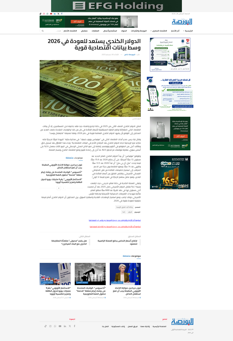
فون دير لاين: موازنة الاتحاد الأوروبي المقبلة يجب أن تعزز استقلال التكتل (62, 166)
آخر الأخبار (175, 31)
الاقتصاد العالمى (117, 282)
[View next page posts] (59, 188)
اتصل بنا (105, 326)
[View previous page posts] (64, 188)
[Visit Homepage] (182, 21)
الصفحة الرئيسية (159, 326)
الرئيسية (189, 31)
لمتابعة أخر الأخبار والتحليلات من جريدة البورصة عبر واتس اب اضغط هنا (115, 220)
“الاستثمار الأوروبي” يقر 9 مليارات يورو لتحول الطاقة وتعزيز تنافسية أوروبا (61, 180)
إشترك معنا (145, 326)
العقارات (95, 31)
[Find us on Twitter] (58, 13)
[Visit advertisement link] (116, 6)
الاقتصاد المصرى (159, 31)
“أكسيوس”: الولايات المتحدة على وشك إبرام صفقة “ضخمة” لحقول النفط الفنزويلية (61, 173)
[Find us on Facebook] (61, 13)
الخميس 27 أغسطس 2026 (61, 297)
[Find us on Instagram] (44, 13)
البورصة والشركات (139, 31)
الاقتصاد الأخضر (70, 31)
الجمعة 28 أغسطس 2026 (131, 297)
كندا (123, 212)
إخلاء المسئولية (118, 326)
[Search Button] (42, 30)
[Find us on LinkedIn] (55, 13)
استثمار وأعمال (110, 31)
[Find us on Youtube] (51, 13)
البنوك (124, 31)
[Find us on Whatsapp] (47, 13)
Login (68, 13)
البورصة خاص (129, 54)
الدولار (130, 212)
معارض (84, 31)
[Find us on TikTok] (40, 13)
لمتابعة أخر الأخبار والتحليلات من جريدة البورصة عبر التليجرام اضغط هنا (115, 226)
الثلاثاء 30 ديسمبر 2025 (110, 54)
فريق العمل (133, 326)
